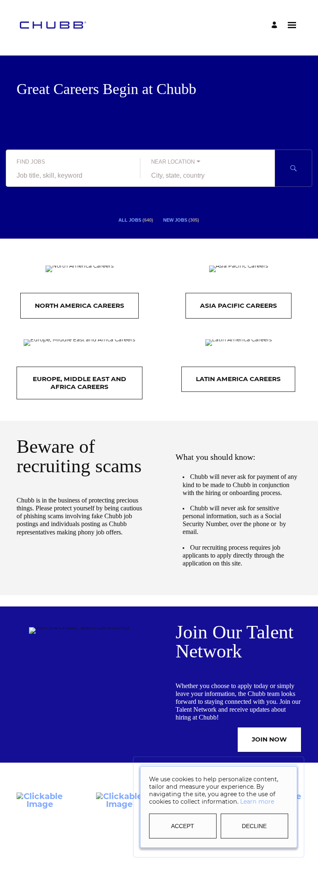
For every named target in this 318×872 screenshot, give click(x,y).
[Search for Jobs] (293, 168)
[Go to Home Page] (53, 25)
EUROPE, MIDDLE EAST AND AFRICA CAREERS (79, 382)
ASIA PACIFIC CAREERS (238, 305)
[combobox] (73, 176)
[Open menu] (292, 25)
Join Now (269, 739)
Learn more (257, 801)
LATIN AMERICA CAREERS (238, 379)
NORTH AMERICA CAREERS (79, 305)
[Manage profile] (275, 25)
